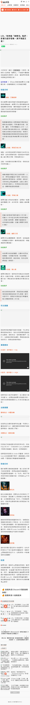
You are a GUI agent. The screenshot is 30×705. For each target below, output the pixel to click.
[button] (28, 1)
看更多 (15, 692)
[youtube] (24, 1)
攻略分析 (3, 5)
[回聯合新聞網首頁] (1, 2)
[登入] (26, 1)
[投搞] (21, 1)
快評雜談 (22, 5)
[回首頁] (5, 2)
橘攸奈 (15, 9)
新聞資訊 (16, 5)
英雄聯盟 (8, 9)
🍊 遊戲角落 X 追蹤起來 (11, 595)
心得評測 (9, 5)
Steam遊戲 (22, 9)
